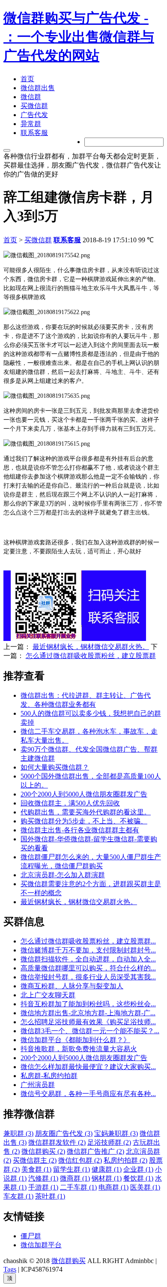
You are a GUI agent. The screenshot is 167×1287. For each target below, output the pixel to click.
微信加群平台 (41, 1245)
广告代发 (34, 114)
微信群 (31, 96)
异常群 (31, 123)
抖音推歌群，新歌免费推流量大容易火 (79, 1048)
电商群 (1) (113, 1187)
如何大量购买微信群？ (55, 767)
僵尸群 (31, 1236)
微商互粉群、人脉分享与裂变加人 (72, 986)
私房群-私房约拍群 (49, 1075)
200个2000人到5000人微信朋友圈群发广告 (84, 794)
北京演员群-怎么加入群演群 (63, 875)
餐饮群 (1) (138, 1178)
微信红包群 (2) (80, 1160)
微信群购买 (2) (43, 1151)
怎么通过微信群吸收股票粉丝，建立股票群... (88, 941)
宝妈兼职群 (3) (116, 1133)
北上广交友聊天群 (48, 995)
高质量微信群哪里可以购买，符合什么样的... (88, 968)
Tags (9, 1269)
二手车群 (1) (78, 1187)
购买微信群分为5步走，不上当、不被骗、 (84, 821)
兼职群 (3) (18, 1133)
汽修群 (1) (43, 1178)
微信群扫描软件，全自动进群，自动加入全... (88, 959)
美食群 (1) (36, 1169)
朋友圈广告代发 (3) (63, 1133)
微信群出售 (38, 87)
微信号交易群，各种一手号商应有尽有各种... (88, 1093)
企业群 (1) (138, 1169)
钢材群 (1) (107, 1178)
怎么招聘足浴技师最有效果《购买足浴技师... (88, 1021)
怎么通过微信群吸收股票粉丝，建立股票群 (91, 655)
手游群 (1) (43, 1187)
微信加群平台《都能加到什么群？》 (75, 1039)
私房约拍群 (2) (125, 1160)
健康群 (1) (107, 1169)
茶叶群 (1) (50, 1196)
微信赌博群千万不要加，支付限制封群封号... (88, 950)
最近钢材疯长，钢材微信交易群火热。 (91, 646)
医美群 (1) (145, 1187)
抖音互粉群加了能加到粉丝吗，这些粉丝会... (88, 1004)
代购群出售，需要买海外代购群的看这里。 (86, 812)
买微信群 (34, 105)
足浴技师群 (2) (109, 1142)
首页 (27, 78)
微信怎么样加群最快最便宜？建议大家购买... (88, 1066)
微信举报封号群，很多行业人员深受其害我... (88, 977)
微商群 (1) (75, 1178)
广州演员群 (38, 1084)
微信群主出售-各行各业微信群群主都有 (80, 830)
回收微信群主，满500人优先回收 (70, 803)
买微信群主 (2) (35, 1160)
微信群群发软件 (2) (57, 1142)
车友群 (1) (18, 1196)
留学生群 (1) (71, 1169)
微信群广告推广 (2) (95, 1151)
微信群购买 (68, 1260)
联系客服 (34, 132)
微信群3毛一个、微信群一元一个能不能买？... (90, 1030)
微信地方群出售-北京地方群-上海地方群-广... (88, 1013)
